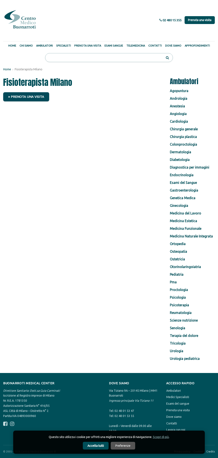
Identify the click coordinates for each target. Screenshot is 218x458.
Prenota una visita (199, 20)
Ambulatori (44, 45)
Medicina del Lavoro (185, 213)
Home (12, 45)
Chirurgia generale (184, 129)
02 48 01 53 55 (124, 416)
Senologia (177, 328)
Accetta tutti (95, 445)
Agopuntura (179, 91)
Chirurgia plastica (183, 137)
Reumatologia (181, 313)
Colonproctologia (183, 144)
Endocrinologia (182, 175)
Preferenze (123, 445)
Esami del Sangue (183, 182)
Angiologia (178, 114)
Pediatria (177, 274)
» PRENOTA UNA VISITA (26, 96)
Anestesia (177, 106)
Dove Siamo (173, 45)
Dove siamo (174, 416)
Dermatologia (180, 152)
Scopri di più (161, 437)
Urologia (176, 351)
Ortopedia (178, 244)
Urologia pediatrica (185, 358)
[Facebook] (5, 423)
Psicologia (178, 297)
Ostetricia (177, 259)
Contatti (155, 45)
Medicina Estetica (183, 221)
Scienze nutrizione (184, 320)
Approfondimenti (197, 45)
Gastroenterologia (184, 190)
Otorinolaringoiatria (185, 267)
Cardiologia (179, 121)
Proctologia (179, 290)
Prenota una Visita (87, 45)
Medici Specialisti (177, 397)
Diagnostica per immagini (189, 167)
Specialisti (63, 45)
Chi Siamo (26, 45)
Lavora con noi (175, 429)
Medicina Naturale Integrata (191, 236)
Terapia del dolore (184, 335)
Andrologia (178, 98)
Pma (173, 282)
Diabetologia (180, 160)
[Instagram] (12, 423)
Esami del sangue (177, 403)
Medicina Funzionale (185, 228)
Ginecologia (179, 205)
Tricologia (178, 343)
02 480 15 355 (172, 20)
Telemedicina (135, 45)
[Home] (20, 20)
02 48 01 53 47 (124, 411)
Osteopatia (178, 251)
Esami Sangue (114, 45)
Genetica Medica (182, 198)
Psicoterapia (179, 305)
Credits (210, 451)
